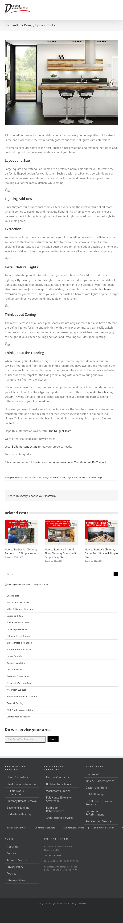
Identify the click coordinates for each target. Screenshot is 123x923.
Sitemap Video (16, 880)
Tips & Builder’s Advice (18, 602)
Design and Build (15, 615)
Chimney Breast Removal (19, 636)
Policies (11, 873)
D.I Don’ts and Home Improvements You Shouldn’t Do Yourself (67, 462)
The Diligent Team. (60, 431)
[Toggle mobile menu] (117, 5)
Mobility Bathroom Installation (22, 696)
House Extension (15, 656)
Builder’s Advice (59, 477)
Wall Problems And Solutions (21, 709)
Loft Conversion (14, 669)
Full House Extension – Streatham (60, 799)
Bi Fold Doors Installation (19, 642)
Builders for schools (58, 784)
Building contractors (24, 446)
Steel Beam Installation (18, 622)
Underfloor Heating (19, 814)
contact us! (11, 423)
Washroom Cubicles (16, 689)
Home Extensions (18, 777)
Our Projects (13, 595)
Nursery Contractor (57, 777)
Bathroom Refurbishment (19, 649)
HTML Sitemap (95, 794)
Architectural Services (73, 827)
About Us (12, 846)
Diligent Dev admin (15, 477)
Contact (11, 853)
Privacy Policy (15, 866)
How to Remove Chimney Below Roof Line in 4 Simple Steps (101, 553)
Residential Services (16, 827)
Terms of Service (17, 860)
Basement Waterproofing (19, 683)
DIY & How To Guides (103, 827)
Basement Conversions (18, 676)
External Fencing (15, 703)
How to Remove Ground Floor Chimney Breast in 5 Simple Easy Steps (60, 553)
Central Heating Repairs (18, 716)
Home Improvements (17, 629)
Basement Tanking (18, 807)
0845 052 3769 (54, 855)
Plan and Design (95, 477)
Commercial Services (45, 827)
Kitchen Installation (80, 477)
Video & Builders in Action (20, 609)
